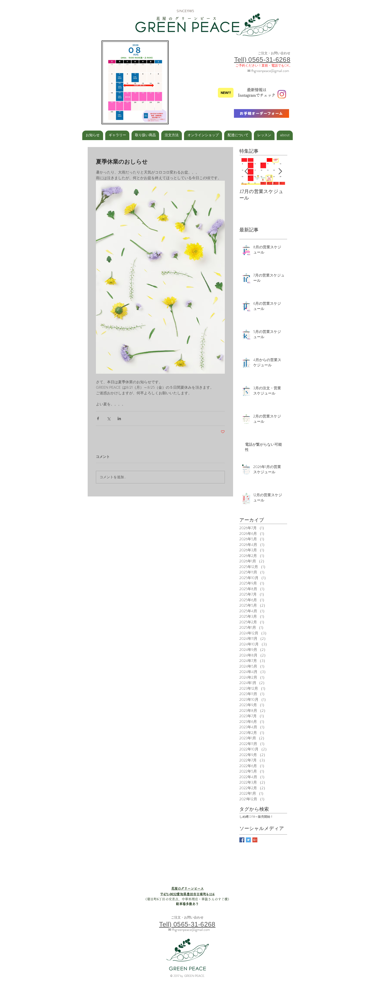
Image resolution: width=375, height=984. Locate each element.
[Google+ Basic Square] (254, 839)
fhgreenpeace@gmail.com (270, 70)
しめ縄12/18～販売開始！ (256, 817)
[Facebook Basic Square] (241, 839)
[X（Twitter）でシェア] (109, 418)
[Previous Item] (246, 171)
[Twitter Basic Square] (248, 839)
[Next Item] (280, 171)
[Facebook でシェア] (98, 418)
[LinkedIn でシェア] (119, 418)
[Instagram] (282, 94)
